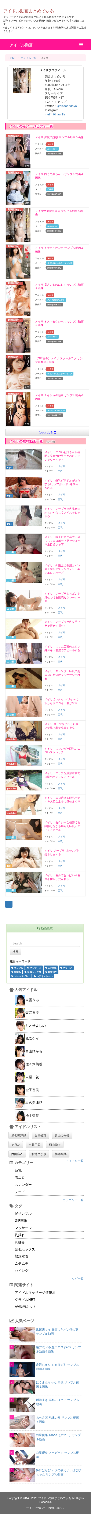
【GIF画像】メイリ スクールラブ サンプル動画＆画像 (59, 360)
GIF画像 (52, 967)
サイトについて (36, 1508)
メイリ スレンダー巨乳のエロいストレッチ (62, 750)
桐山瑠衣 (55, 1144)
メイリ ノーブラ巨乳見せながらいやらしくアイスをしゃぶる (62, 512)
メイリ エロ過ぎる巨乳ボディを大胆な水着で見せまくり (62, 799)
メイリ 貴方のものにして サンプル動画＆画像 (59, 286)
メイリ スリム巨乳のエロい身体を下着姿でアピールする (62, 648)
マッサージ (35, 967)
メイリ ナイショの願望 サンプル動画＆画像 (59, 397)
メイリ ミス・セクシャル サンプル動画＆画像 (59, 323)
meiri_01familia (55, 114)
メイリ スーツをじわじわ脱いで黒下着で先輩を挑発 (61, 726)
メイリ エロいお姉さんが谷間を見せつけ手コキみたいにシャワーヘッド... (62, 455)
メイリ (61, 466)
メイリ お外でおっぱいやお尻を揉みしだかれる (62, 877)
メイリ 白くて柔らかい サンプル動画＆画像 (59, 176)
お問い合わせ (56, 1508)
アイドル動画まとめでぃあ (28, 11)
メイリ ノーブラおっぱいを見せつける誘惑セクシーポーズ (62, 597)
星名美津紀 (18, 1135)
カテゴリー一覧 (73, 1200)
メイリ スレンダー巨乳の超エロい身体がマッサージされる (62, 674)
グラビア (67, 967)
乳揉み (17, 972)
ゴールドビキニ (21, 976)
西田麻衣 (17, 1154)
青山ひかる (62, 1135)
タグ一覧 (78, 1278)
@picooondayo (67, 106)
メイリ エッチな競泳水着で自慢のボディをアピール (62, 775)
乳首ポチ (52, 972)
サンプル (18, 967)
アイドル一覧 (75, 1160)
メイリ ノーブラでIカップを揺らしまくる (61, 852)
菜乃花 (15, 1144)
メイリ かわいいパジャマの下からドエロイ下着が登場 (61, 701)
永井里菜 (34, 1144)
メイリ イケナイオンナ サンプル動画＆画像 (59, 249)
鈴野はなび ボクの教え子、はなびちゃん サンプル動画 (58, 1472)
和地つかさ (39, 1154)
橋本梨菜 (61, 1154)
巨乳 (60, 470)
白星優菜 (40, 1135)
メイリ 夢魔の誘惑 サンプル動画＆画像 (59, 137)
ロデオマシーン (44, 976)
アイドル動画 (21, 44)
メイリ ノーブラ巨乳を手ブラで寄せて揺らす (62, 623)
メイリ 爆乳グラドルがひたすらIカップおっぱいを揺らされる (62, 484)
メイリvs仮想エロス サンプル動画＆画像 (59, 213)
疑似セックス (34, 972)
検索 (15, 951)
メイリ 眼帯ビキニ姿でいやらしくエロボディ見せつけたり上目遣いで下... (62, 540)
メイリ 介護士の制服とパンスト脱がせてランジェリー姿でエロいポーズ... (62, 569)
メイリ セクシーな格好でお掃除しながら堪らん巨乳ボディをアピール (62, 826)
